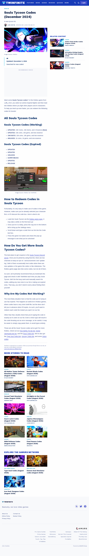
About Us (5, 513)
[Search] (75, 3)
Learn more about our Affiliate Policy (12, 348)
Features (30, 3)
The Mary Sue (83, 536)
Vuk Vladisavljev (32, 375)
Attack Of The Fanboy (80, 531)
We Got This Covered (64, 534)
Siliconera (53, 534)
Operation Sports (66, 536)
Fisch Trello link (28, 334)
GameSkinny (52, 536)
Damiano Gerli (8, 400)
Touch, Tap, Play (40, 539)
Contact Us (16, 513)
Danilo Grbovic (69, 45)
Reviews (52, 3)
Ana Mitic (29, 445)
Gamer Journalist (40, 536)
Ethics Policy (6, 516)
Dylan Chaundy (8, 377)
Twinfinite (53, 531)
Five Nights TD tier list (27, 331)
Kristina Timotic (70, 68)
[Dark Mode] (78, 3)
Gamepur (68, 531)
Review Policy (17, 516)
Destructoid (83, 534)
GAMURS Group (83, 546)
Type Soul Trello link (14, 336)
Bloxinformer (83, 539)
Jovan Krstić (31, 423)
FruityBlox (68, 539)
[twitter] (81, 506)
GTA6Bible (42, 541)
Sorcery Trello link (28, 336)
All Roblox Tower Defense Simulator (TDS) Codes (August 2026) (14, 374)
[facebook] (85, 506)
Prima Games (41, 534)
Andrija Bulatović (9, 445)
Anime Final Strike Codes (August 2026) (74, 42)
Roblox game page (36, 219)
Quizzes (60, 3)
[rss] (76, 506)
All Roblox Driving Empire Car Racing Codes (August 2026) (74, 54)
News (38, 3)
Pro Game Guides (40, 531)
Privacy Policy (6, 518)
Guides (44, 3)
